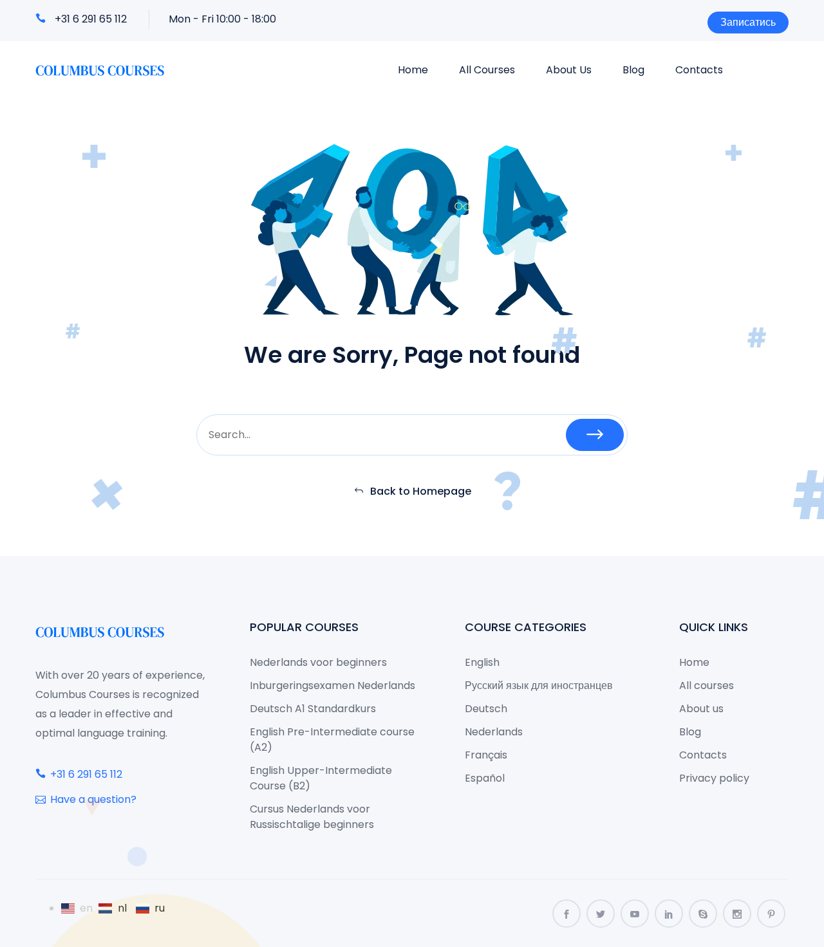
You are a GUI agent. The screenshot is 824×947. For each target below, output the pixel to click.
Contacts (699, 69)
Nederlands (494, 731)
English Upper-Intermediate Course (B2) (321, 778)
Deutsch (486, 708)
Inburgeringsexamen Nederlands (332, 685)
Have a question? (93, 799)
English (482, 662)
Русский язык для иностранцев (539, 685)
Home (413, 69)
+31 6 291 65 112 (91, 19)
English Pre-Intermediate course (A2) (332, 739)
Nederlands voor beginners (318, 662)
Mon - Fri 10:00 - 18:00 (222, 19)
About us (569, 69)
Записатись (748, 22)
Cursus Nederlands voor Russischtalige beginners (312, 817)
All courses (487, 69)
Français (486, 755)
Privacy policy (714, 778)
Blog (633, 69)
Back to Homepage (420, 491)
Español (485, 778)
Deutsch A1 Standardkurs (313, 708)
